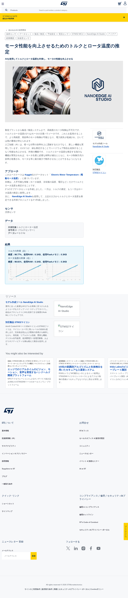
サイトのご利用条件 (33, 589)
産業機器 (10, 38)
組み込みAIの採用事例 (17, 30)
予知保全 (51, 34)
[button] (2, 3)
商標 (55, 589)
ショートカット (8, 504)
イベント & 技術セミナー (89, 461)
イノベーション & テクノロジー (14, 453)
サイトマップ (7, 511)
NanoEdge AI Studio (96, 34)
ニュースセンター (86, 453)
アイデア (112, 34)
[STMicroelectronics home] (64, 3)
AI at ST (82, 469)
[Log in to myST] (125, 4)
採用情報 (5, 461)
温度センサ (11, 34)
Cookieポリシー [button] (97, 589)
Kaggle (28, 175)
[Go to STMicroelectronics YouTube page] (98, 549)
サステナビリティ (9, 446)
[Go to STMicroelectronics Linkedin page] (75, 549)
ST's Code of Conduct (88, 522)
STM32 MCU (78, 34)
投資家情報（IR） (9, 438)
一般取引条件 (7, 484)
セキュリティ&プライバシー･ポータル (94, 530)
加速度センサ (23, 38)
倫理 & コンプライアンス (89, 507)
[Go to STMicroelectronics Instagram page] (83, 549)
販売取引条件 (47, 589)
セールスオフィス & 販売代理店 (91, 438)
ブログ (4, 476)
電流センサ (64, 34)
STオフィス (84, 431)
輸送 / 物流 (39, 34)
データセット (25, 34)
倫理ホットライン (86, 515)
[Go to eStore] (120, 4)
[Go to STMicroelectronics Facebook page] (90, 549)
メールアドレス (7, 550)
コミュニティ (84, 446)
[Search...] (6, 10)
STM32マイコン (99, 172)
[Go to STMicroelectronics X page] (69, 549)
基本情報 (5, 431)
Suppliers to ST (8, 469)
